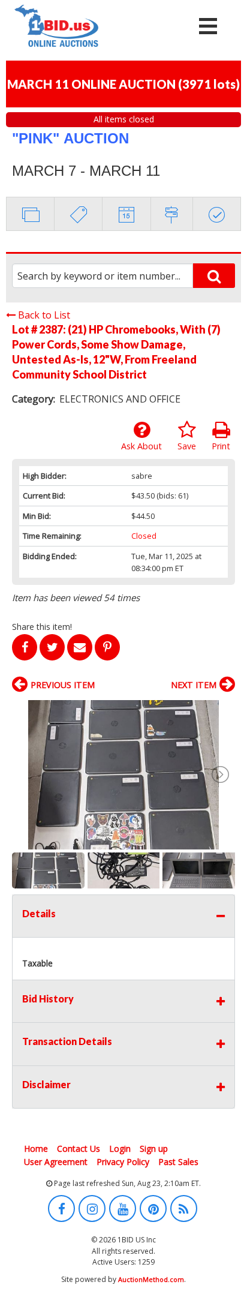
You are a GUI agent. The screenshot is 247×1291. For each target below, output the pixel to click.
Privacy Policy (123, 1161)
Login (120, 1148)
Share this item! (42, 626)
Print (221, 446)
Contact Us (78, 1148)
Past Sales (178, 1161)
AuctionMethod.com (151, 1279)
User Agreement (56, 1161)
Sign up (154, 1148)
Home (36, 1148)
